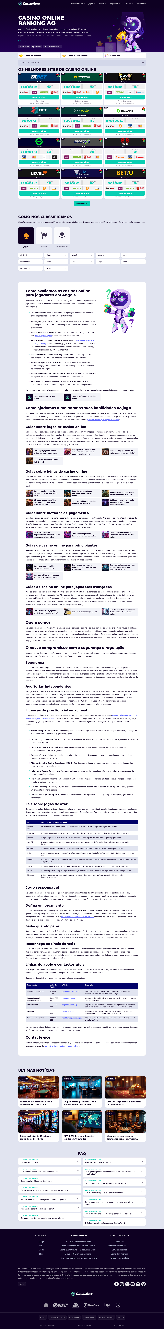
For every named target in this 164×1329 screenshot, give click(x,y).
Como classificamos (119, 1254)
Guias (128, 3)
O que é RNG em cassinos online (78, 1254)
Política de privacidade (119, 1258)
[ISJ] (46, 1305)
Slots (41, 1254)
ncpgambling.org (68, 998)
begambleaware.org (69, 1005)
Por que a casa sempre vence (78, 1241)
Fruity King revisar (125, 101)
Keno (41, 1246)
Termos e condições (47, 1325)
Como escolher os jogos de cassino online (78, 1246)
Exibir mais (80, 203)
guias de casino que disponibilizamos (103, 420)
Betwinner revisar (82, 101)
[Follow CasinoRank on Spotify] (138, 1284)
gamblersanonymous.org (71, 991)
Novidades (141, 3)
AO (21, 1284)
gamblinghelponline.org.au (72, 1018)
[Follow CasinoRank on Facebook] (116, 1284)
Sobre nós (119, 1241)
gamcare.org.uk (68, 1011)
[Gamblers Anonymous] (75, 1305)
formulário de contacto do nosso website (61, 1046)
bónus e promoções (43, 335)
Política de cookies (84, 1325)
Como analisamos (119, 1250)
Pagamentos (115, 3)
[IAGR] (107, 1305)
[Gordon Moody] (60, 1305)
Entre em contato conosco (119, 1246)
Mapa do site (119, 1325)
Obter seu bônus (39, 97)
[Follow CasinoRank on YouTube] (132, 1284)
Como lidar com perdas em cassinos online (78, 1258)
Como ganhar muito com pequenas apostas (78, 1250)
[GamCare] (91, 1305)
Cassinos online (76, 3)
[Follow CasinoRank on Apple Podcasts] (143, 1284)
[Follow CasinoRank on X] (127, 1284)
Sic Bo (41, 1250)
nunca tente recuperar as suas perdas (77, 917)
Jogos (91, 3)
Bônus (101, 3)
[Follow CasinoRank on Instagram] (122, 1284)
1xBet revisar (39, 101)
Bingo (41, 1241)
